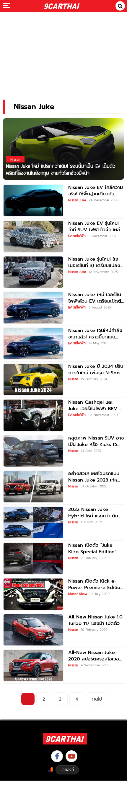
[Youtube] (71, 756)
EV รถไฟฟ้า (77, 235)
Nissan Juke (77, 199)
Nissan (73, 378)
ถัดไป (97, 698)
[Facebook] (57, 756)
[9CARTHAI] (62, 6)
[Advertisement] (63, 51)
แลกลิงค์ (67, 769)
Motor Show (77, 593)
